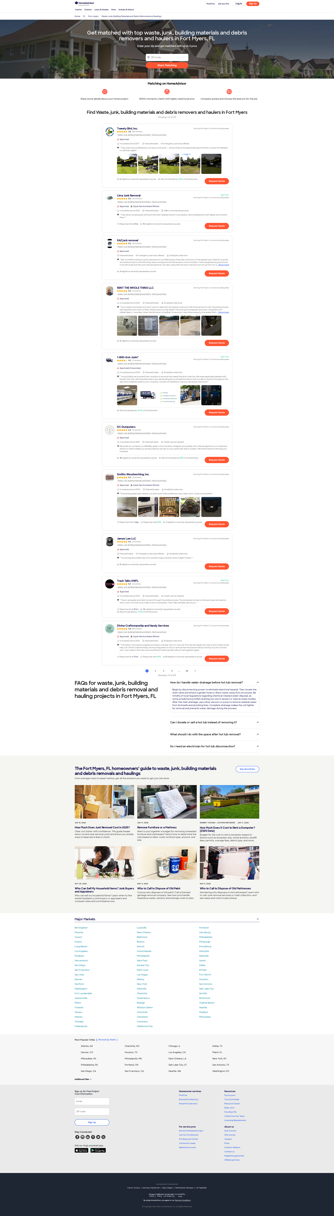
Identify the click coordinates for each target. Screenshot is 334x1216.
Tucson (78, 937)
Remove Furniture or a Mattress (157, 827)
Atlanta (78, 1017)
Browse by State (107, 1039)
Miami (78, 1002)
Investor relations (232, 1147)
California (159, 1195)
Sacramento (81, 960)
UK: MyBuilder (201, 1188)
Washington (81, 988)
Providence (205, 946)
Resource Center (232, 1103)
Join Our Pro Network (188, 1135)
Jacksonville (81, 998)
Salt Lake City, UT (178, 1064)
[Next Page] (195, 670)
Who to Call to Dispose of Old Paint (158, 888)
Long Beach (81, 946)
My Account (229, 1095)
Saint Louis (142, 970)
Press (226, 1143)
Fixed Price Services (188, 1103)
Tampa (78, 1012)
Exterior (88, 9)
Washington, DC (220, 1071)
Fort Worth (205, 974)
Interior (78, 9)
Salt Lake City (206, 988)
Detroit (140, 946)
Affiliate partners (232, 1160)
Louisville (142, 927)
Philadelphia (205, 937)
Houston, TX (131, 1052)
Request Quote (217, 181)
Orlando (79, 1007)
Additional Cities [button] (82, 1079)
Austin (202, 960)
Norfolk (203, 993)
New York (142, 984)
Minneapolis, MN (133, 1058)
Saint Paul (142, 960)
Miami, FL (217, 1052)
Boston (140, 941)
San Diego (80, 965)
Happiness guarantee (234, 1156)
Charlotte (142, 993)
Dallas (202, 965)
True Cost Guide (231, 1099)
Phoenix (79, 932)
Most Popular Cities (85, 1039)
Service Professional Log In (191, 1131)
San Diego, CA (88, 1071)
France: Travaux (133, 1188)
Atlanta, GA (87, 1046)
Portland (203, 927)
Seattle (203, 1007)
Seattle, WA (175, 1071)
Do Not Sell (169, 1195)
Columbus (142, 1021)
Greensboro (143, 998)
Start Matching (167, 65)
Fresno (78, 941)
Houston (203, 979)
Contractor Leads (187, 1143)
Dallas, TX (217, 1046)
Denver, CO (87, 1052)
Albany (140, 979)
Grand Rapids (144, 951)
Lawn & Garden (101, 9)
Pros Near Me (230, 1112)
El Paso (203, 970)
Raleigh (141, 1002)
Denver (78, 979)
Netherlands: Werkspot (184, 1188)
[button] (127, 164)
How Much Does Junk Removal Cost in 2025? (102, 827)
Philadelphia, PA (89, 1064)
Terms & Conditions (183, 1200)
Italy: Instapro (167, 1188)
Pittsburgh (204, 941)
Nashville (204, 956)
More (113, 9)
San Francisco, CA (134, 1071)
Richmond (204, 998)
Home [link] (77, 16)
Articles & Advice (126, 9)
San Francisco (82, 970)
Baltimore (142, 937)
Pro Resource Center (188, 1139)
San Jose (79, 974)
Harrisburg (204, 932)
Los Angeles (81, 951)
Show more (224, 265)
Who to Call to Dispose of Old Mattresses (225, 888)
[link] (167, 131)
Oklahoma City (145, 1026)
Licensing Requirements (235, 1120)
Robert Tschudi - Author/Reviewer (217, 823)
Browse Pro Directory (188, 1099)
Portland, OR (131, 1064)
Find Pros (183, 1095)
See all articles (247, 769)
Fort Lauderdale (83, 993)
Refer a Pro (229, 1108)
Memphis (204, 951)
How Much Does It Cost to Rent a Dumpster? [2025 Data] (227, 829)
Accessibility (180, 1195)
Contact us (229, 1151)
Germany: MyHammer (151, 1188)
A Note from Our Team (234, 1116)
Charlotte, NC (132, 1046)
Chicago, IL (174, 1046)
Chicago (79, 1021)
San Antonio (205, 984)
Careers (228, 1139)
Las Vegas (142, 974)
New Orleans (144, 932)
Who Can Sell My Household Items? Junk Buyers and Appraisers (104, 890)
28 (187, 671)
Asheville (141, 988)
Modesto (79, 956)
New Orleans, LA (177, 1058)
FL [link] (84, 16)
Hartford (79, 984)
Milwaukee (205, 1017)
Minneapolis (143, 956)
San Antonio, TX (220, 1064)
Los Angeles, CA (177, 1052)
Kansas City (143, 965)
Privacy (152, 1195)
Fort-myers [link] (93, 16)
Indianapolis (81, 1026)
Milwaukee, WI (88, 1058)
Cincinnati (142, 1012)
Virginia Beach (206, 1002)
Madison (203, 1012)
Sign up (92, 1122)
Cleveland (142, 1017)
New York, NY (219, 1058)
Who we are (229, 1135)
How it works (230, 1131)
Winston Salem (145, 1007)
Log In (239, 3)
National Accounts (187, 1147)
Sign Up (253, 3)
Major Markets (85, 919)
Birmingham (81, 927)
